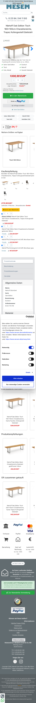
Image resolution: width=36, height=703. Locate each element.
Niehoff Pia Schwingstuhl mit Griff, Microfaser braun (18, 239)
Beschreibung (8, 266)
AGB (18, 632)
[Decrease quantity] (14, 80)
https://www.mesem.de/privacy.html (18, 339)
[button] (32, 49)
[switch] (31, 353)
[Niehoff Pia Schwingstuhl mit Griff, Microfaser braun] (27, 183)
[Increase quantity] (22, 80)
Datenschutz (18, 628)
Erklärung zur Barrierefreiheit (18, 630)
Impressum (18, 625)
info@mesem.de (19, 654)
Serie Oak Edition (18, 109)
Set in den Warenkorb (11, 210)
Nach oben (18, 563)
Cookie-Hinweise (18, 635)
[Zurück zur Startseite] (18, 6)
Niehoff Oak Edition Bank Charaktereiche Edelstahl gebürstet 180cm (18, 230)
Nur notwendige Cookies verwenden (18, 384)
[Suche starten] (32, 12)
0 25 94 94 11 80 (19, 650)
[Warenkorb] (33, 20)
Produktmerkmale (10, 261)
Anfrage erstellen (19, 105)
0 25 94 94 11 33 (19, 652)
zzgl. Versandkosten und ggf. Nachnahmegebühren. (19, 680)
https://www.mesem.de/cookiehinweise (19, 332)
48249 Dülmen (19, 90)
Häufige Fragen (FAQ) (18, 623)
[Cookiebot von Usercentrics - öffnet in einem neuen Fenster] (26, 317)
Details (28, 372)
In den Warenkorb (19, 96)
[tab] (18, 261)
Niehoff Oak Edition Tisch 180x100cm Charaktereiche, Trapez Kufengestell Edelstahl (17, 219)
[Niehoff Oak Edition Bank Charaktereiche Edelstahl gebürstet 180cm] (16, 183)
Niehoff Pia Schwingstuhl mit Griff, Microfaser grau (18, 248)
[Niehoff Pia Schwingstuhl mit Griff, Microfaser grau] (5, 194)
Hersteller (7, 276)
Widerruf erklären (18, 640)
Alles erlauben (18, 378)
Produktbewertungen (11, 271)
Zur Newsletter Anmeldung (19, 593)
